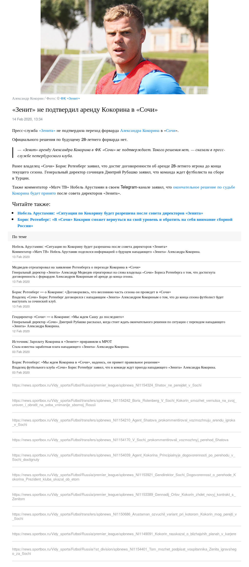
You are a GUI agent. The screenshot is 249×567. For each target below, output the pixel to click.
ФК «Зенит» (70, 98)
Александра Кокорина (140, 130)
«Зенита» (46, 130)
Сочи (170, 130)
